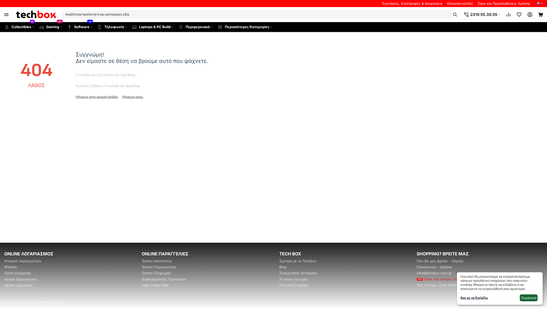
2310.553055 (450, 285)
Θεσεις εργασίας (18, 285)
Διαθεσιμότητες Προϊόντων (164, 279)
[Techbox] (36, 14)
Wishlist (10, 267)
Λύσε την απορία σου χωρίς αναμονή (452, 279)
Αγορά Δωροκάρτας (20, 279)
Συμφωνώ (528, 298)
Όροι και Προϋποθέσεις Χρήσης (504, 3)
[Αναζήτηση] (455, 14)
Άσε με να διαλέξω (474, 298)
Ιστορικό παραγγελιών (22, 261)
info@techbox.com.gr (434, 273)
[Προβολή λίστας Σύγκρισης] (508, 14)
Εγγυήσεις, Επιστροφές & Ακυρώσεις (412, 3)
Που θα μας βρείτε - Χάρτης (440, 261)
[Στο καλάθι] (540, 14)
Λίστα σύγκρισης (17, 273)
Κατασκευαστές (460, 3)
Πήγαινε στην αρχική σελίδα (97, 97)
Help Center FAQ (155, 285)
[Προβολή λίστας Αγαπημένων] (519, 14)
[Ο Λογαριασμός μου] (530, 14)
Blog (283, 267)
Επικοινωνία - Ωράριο (434, 267)
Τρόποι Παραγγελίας (159, 267)
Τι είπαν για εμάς (293, 279)
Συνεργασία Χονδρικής (298, 273)
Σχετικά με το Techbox (298, 261)
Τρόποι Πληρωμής (156, 273)
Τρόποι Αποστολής (157, 261)
